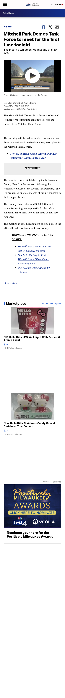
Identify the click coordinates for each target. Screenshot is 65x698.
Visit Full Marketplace (51, 304)
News (8, 26)
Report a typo (11, 283)
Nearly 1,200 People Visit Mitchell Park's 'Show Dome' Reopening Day (33, 259)
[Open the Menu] (5, 4)
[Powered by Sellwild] (57, 482)
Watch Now (56, 5)
